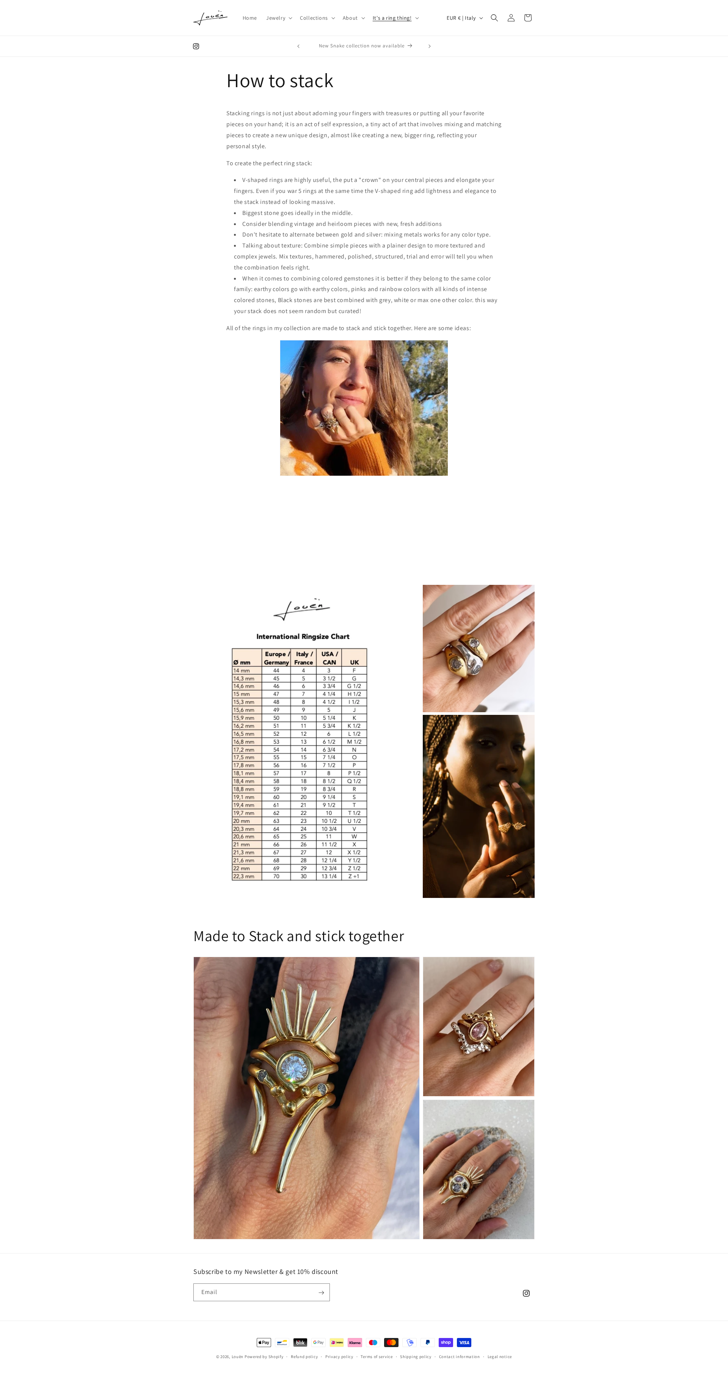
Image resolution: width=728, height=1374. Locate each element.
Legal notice (500, 1356)
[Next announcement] (429, 46)
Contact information (459, 1356)
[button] (278, 18)
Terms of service (376, 1356)
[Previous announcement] (298, 46)
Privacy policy (339, 1356)
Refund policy (304, 1356)
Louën (238, 1356)
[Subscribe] (321, 1293)
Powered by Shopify (264, 1356)
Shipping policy (415, 1356)
